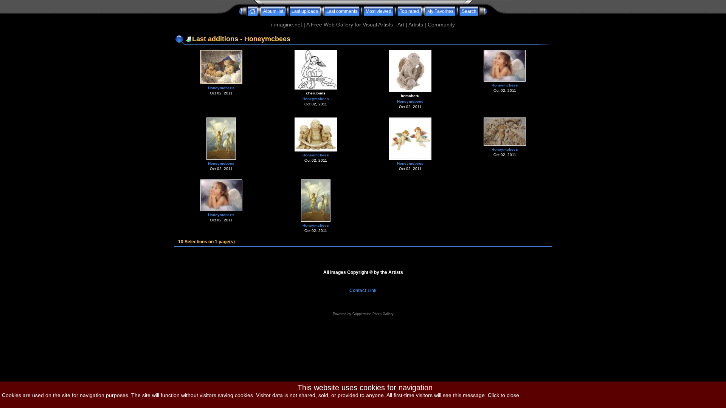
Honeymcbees (221, 88)
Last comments (341, 11)
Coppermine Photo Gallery (373, 314)
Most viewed (378, 11)
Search (469, 11)
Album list (273, 11)
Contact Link (363, 290)
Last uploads (305, 11)
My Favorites (440, 11)
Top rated (409, 11)
